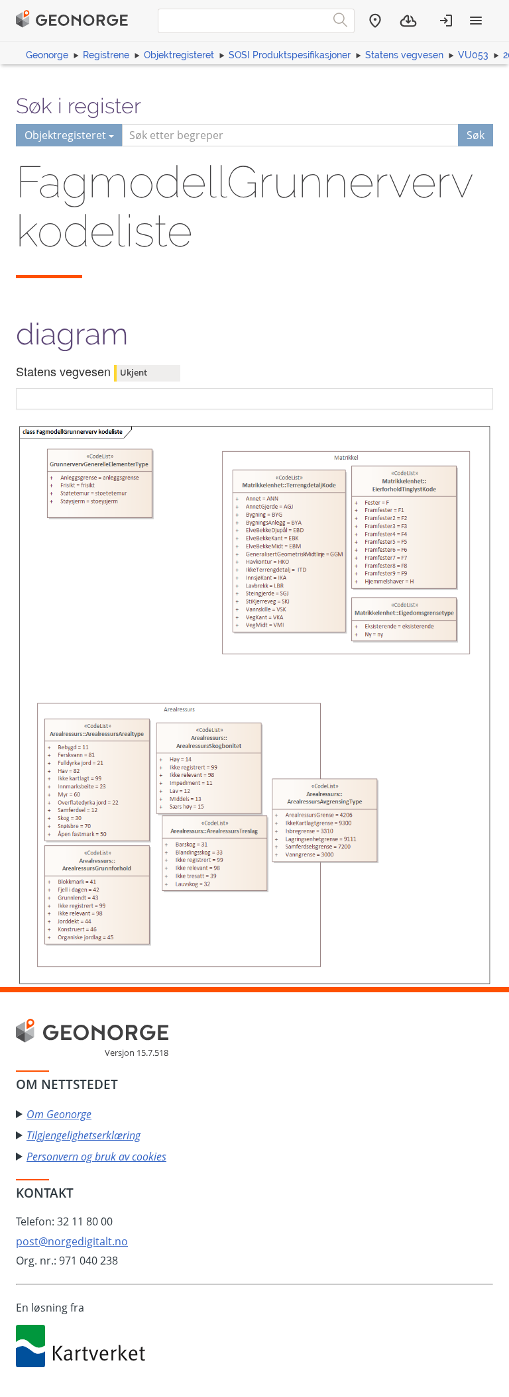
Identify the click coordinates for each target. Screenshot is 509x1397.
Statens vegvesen (404, 55)
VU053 (473, 55)
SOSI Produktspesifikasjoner (290, 55)
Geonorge (47, 55)
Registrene (106, 55)
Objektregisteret (179, 55)
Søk (475, 135)
